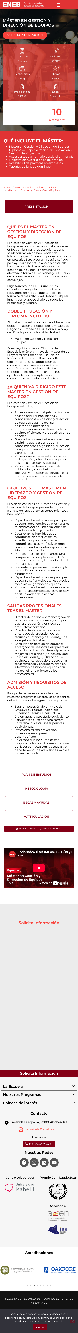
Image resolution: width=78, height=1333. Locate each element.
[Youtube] (54, 1162)
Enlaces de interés (20, 1103)
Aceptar (40, 1327)
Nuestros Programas (22, 1094)
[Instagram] (34, 1162)
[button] (39, 1086)
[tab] (39, 206)
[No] (72, 1321)
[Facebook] (24, 1162)
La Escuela (13, 1086)
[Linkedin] (44, 1162)
